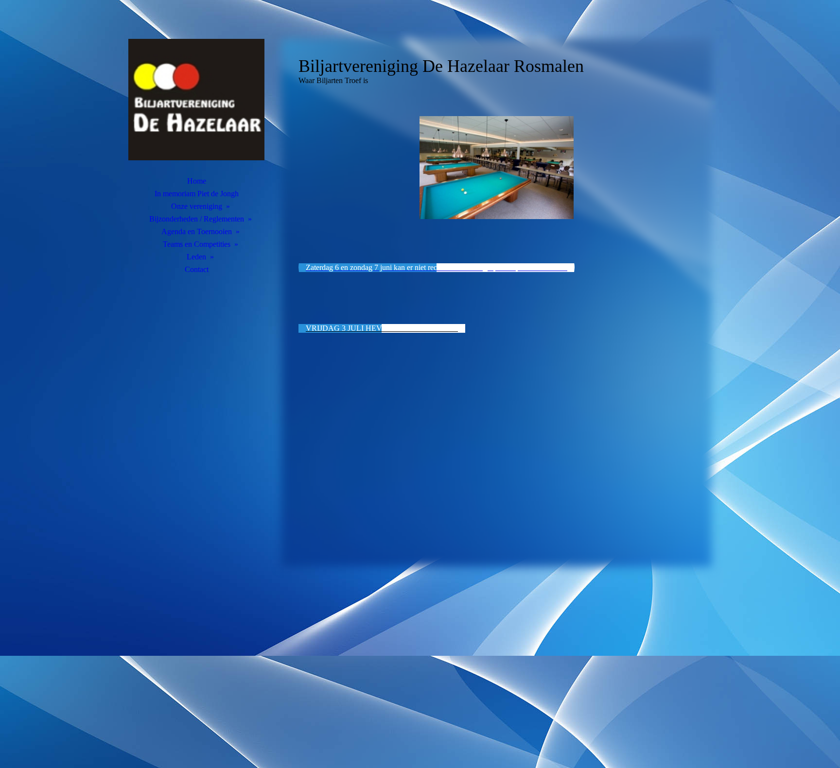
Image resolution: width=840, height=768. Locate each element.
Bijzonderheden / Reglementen (196, 219)
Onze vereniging (196, 206)
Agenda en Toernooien (196, 231)
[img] (196, 99)
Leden (196, 257)
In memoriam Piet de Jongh (197, 193)
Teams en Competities (196, 244)
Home (196, 181)
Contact (197, 269)
